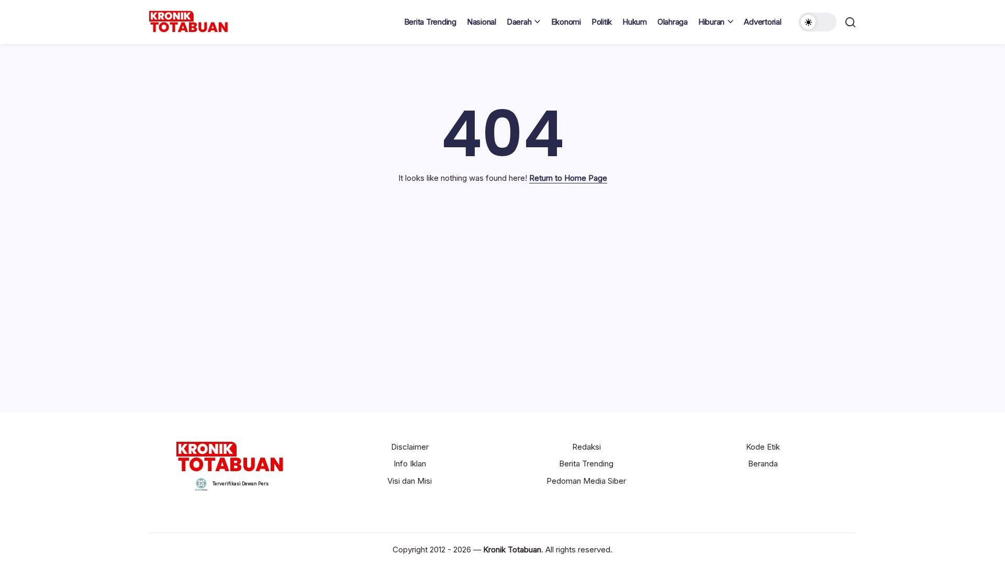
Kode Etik (763, 447)
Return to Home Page (568, 178)
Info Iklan (410, 464)
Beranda (763, 464)
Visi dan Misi (409, 481)
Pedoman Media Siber (586, 481)
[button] (817, 22)
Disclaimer (410, 447)
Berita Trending (586, 464)
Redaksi (586, 447)
